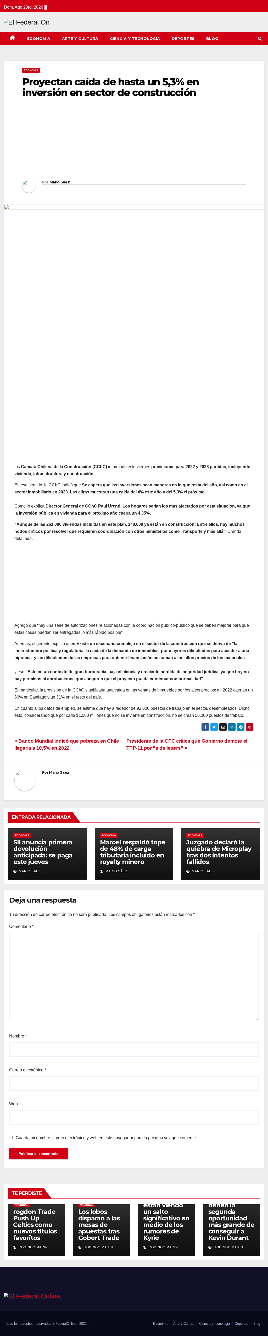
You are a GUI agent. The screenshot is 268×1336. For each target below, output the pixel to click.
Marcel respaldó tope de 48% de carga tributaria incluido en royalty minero (132, 852)
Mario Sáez (59, 182)
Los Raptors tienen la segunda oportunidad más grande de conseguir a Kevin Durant (231, 1218)
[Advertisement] (134, 140)
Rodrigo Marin (33, 1247)
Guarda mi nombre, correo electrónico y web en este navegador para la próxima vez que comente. (106, 1138)
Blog (212, 38)
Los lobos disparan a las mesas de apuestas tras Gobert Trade (99, 1225)
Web (13, 1104)
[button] (260, 38)
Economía (31, 70)
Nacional (21, 1204)
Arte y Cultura (80, 38)
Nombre (18, 1036)
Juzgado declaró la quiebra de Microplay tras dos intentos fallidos (218, 852)
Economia (39, 38)
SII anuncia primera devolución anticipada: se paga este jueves (42, 852)
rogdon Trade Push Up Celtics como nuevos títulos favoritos (35, 1225)
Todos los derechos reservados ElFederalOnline (40, 1324)
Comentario (21, 926)
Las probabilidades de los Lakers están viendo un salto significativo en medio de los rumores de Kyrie (166, 1212)
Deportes (183, 38)
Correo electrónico (27, 1070)
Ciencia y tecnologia (135, 38)
